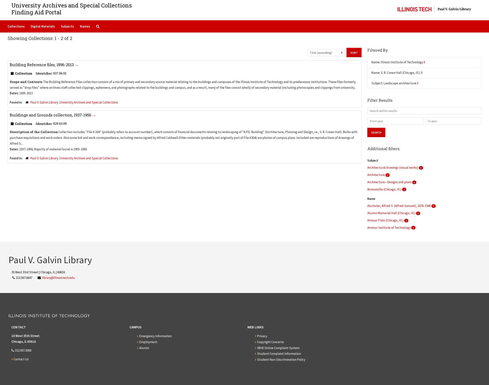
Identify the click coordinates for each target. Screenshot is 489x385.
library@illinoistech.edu (58, 278)
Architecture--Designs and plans (389, 182)
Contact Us (21, 359)
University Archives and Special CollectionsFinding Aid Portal (71, 9)
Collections (16, 26)
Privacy (262, 336)
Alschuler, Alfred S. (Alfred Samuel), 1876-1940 (399, 206)
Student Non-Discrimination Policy (281, 359)
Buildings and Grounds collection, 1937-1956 (51, 114)
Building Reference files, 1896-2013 (42, 64)
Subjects (67, 26)
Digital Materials (43, 26)
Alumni (144, 348)
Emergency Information (155, 336)
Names (85, 26)
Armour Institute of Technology (389, 227)
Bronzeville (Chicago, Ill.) (384, 189)
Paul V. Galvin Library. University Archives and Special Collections (74, 102)
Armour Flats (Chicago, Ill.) (385, 220)
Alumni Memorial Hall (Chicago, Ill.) (391, 213)
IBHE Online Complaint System (278, 348)
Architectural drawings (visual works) (393, 167)
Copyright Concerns (270, 342)
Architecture (376, 175)
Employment (148, 342)
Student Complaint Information (279, 354)
